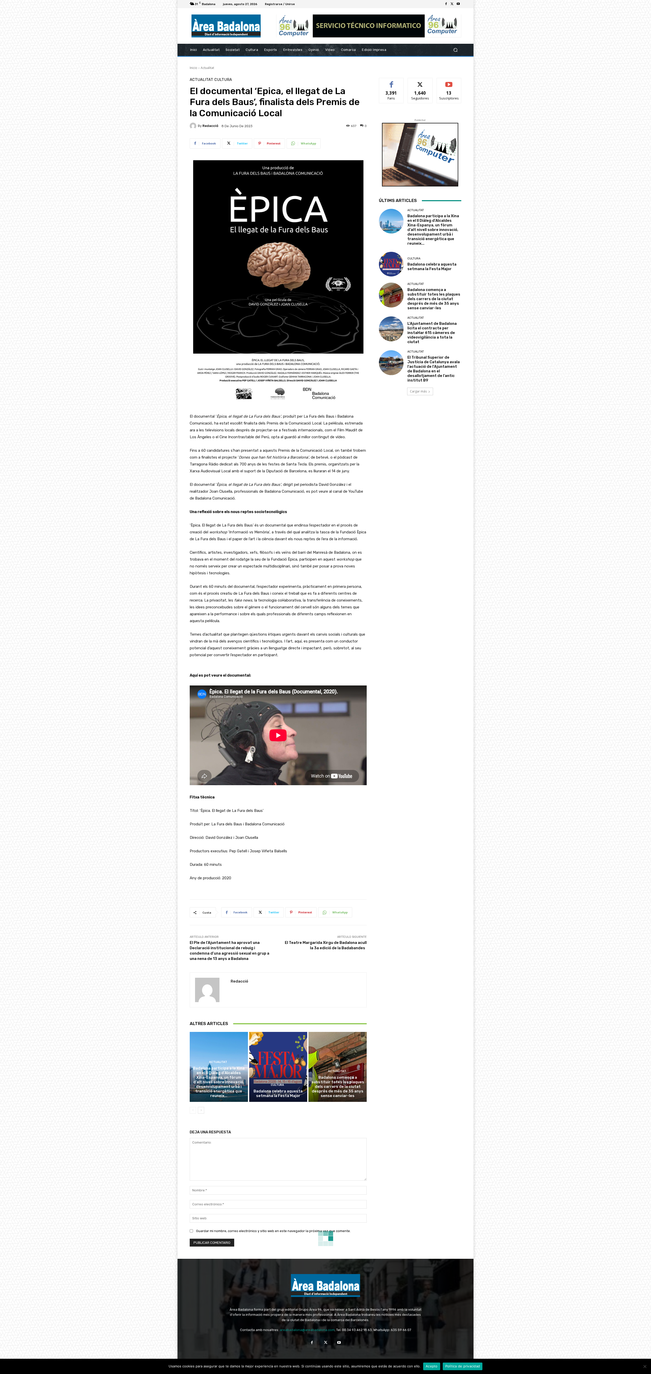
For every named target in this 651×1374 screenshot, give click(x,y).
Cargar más (418, 391)
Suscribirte (448, 82)
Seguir (420, 82)
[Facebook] (446, 4)
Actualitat (207, 68)
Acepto (432, 1366)
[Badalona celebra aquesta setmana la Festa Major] (278, 1067)
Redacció (210, 125)
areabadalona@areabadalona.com (307, 1330)
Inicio (193, 68)
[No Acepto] (644, 1366)
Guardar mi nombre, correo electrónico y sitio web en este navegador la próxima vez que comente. (273, 1231)
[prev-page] (193, 1110)
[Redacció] (194, 126)
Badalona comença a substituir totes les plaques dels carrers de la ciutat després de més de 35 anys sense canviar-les (337, 1086)
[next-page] (201, 1110)
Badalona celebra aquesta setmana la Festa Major (278, 1093)
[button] (455, 50)
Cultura (223, 80)
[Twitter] (452, 4)
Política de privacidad (462, 1366)
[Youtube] (458, 4)
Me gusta (391, 82)
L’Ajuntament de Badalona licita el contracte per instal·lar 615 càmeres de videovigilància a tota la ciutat (432, 332)
